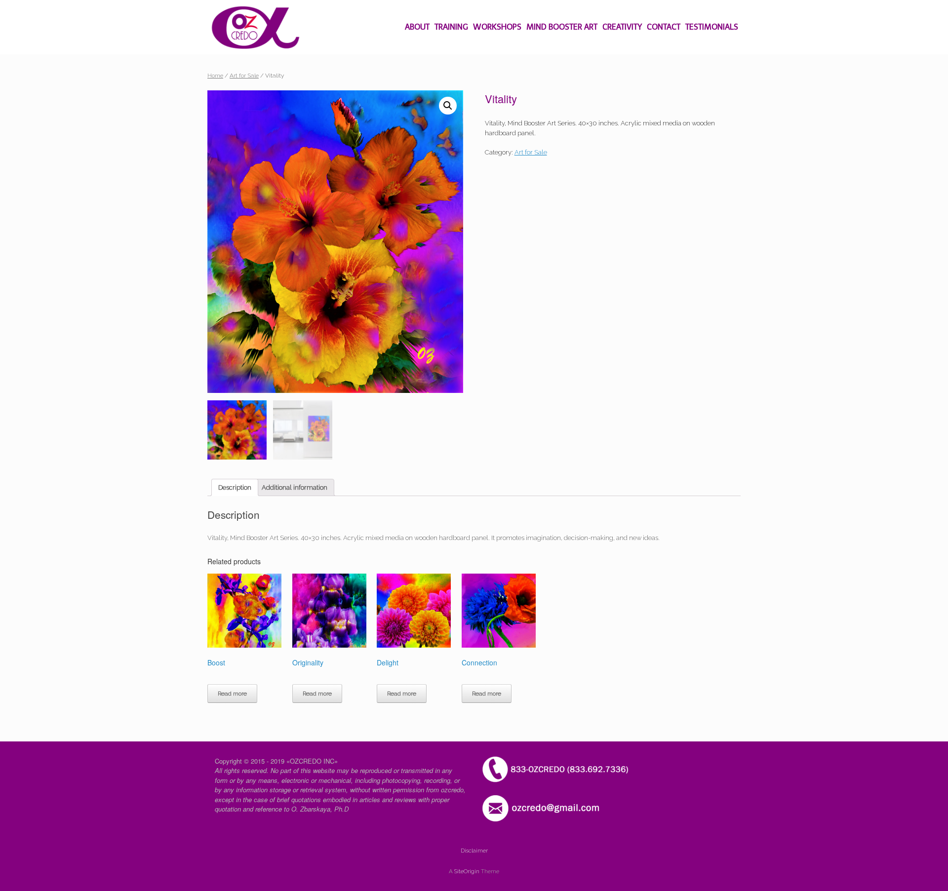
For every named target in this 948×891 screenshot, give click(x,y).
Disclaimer (474, 850)
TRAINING (451, 27)
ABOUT (417, 27)
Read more (232, 693)
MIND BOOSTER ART (561, 27)
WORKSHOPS (497, 27)
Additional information (294, 487)
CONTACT (663, 27)
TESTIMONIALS (711, 27)
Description (234, 487)
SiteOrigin (466, 871)
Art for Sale (244, 75)
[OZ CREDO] (255, 27)
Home (215, 75)
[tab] (234, 487)
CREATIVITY (622, 27)
